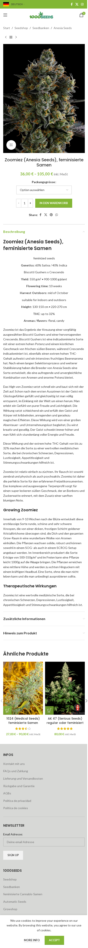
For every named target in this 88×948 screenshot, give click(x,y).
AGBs (7, 793)
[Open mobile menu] (5, 15)
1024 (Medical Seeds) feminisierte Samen (23, 720)
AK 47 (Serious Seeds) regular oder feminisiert (65, 720)
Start (6, 28)
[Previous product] (5, 37)
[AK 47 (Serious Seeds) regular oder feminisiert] (65, 688)
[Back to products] (10, 37)
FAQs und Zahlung (15, 771)
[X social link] (77, 4)
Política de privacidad (17, 800)
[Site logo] (44, 14)
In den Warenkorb (54, 203)
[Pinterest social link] (51, 215)
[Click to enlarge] (11, 145)
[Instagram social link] (82, 4)
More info (32, 940)
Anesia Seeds (63, 28)
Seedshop (21, 28)
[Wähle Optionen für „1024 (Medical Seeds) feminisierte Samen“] (7, 710)
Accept (54, 940)
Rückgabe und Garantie (19, 786)
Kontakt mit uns (14, 764)
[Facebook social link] (71, 4)
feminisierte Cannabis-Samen (22, 894)
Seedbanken (40, 28)
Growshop (10, 909)
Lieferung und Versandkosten (23, 778)
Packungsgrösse (43, 182)
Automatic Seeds (14, 901)
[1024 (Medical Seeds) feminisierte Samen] (23, 688)
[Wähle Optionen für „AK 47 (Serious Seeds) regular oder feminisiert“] (49, 710)
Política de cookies (15, 808)
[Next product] (16, 37)
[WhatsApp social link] (56, 215)
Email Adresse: (13, 834)
